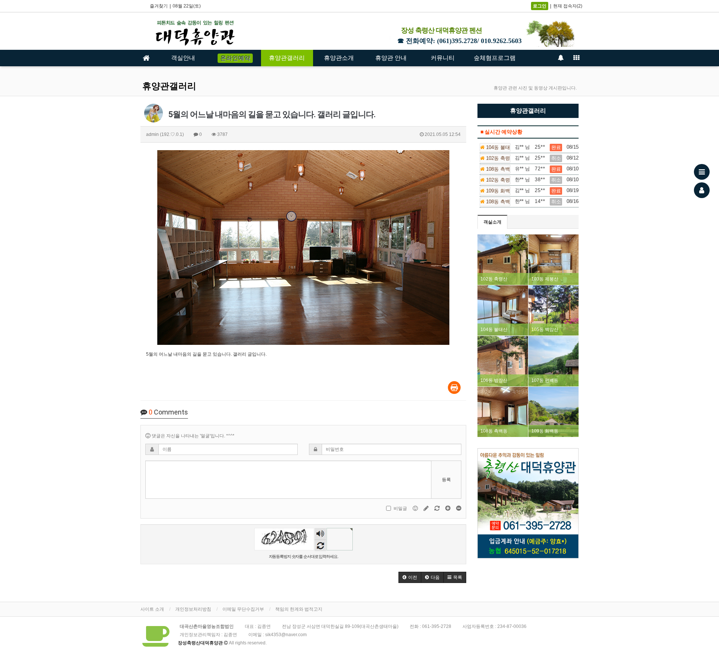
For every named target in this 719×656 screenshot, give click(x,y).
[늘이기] (448, 508)
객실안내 (183, 57)
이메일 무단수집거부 (243, 609)
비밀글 (400, 508)
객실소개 (492, 222)
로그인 (539, 6)
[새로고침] (437, 508)
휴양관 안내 (391, 57)
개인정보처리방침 (193, 609)
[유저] (702, 190)
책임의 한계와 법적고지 (298, 609)
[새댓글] (427, 508)
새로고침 (320, 545)
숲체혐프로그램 (495, 57)
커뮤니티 (443, 57)
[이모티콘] (416, 508)
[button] (409, 577)
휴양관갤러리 (287, 57)
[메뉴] (702, 172)
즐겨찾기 (159, 6)
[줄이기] (458, 508)
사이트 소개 (152, 609)
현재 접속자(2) (567, 6)
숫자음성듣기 (320, 534)
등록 (446, 479)
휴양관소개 (339, 57)
